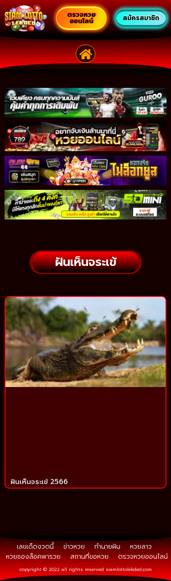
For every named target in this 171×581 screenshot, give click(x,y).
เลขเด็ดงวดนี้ (35, 546)
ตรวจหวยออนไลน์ (143, 556)
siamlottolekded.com (129, 569)
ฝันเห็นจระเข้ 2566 (39, 482)
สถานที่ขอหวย (89, 556)
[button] (85, 54)
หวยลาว (141, 546)
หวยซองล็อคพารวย (33, 556)
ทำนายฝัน (107, 546)
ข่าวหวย (74, 546)
